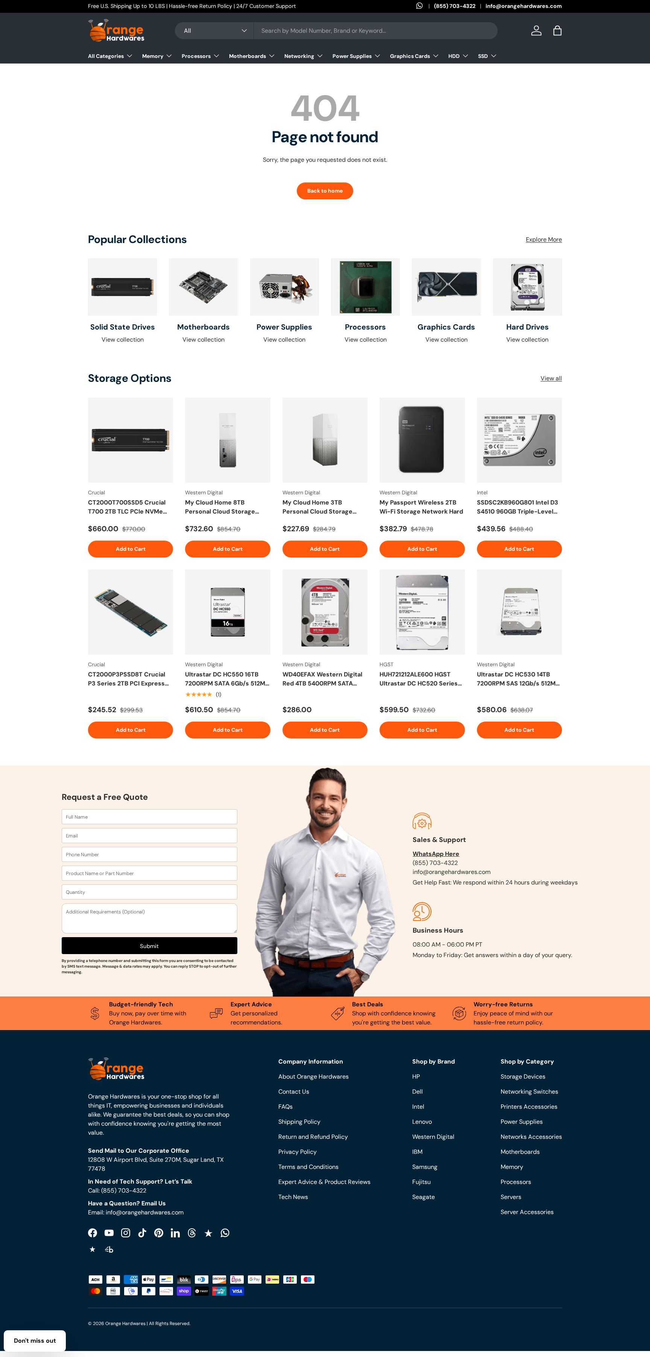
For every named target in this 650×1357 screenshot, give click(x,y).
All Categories (106, 56)
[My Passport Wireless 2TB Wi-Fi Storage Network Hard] (422, 440)
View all (551, 378)
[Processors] (365, 287)
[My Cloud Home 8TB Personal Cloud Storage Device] (227, 440)
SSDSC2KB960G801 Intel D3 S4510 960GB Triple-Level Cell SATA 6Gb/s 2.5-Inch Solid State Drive (517, 507)
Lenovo (422, 1122)
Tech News (293, 1197)
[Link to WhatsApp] (425, 6)
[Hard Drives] (528, 287)
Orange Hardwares (125, 1324)
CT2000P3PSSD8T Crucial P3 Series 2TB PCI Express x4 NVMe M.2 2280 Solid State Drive (126, 679)
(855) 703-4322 (454, 6)
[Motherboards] (203, 287)
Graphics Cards (410, 56)
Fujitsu (421, 1182)
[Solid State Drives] (122, 287)
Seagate (423, 1197)
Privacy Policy (297, 1152)
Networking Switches (529, 1092)
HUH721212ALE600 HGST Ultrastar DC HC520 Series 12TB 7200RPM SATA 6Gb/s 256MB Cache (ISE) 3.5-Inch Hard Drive (421, 679)
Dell (417, 1092)
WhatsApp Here (436, 854)
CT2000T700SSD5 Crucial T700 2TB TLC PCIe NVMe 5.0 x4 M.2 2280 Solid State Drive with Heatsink (127, 507)
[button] (557, 30)
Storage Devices (523, 1076)
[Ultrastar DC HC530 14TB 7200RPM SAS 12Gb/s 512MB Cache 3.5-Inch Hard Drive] (519, 612)
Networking (299, 56)
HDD (454, 56)
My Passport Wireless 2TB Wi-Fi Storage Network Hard (421, 506)
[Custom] (225, 1233)
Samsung (424, 1167)
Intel (418, 1107)
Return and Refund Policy (313, 1137)
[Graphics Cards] (446, 287)
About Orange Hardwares (313, 1076)
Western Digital (433, 1137)
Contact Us (293, 1092)
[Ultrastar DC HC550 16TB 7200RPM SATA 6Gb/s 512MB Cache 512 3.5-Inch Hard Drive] (227, 612)
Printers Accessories (529, 1107)
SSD (483, 56)
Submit (149, 946)
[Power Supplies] (285, 287)
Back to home (325, 190)
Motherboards (247, 56)
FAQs (285, 1107)
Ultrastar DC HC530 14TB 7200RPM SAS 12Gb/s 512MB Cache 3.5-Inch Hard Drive (518, 679)
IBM (417, 1152)
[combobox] (336, 30)
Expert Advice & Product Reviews (324, 1182)
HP (416, 1076)
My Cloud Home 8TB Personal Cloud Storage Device (220, 507)
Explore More (544, 239)
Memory (152, 56)
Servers (511, 1197)
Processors (196, 56)
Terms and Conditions (308, 1167)
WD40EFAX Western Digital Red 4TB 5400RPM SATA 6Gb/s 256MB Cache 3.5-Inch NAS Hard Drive (322, 679)
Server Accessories (527, 1212)
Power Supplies (352, 56)
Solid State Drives (122, 327)
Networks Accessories (531, 1137)
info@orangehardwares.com (524, 6)
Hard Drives (527, 327)
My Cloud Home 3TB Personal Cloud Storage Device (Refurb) (317, 507)
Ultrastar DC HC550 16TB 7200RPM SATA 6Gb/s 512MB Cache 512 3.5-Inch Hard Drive (227, 679)
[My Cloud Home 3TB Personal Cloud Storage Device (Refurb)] (325, 440)
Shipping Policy (299, 1122)
